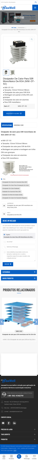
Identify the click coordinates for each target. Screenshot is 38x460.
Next (36, 322)
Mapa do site (12, 448)
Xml (19, 448)
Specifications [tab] (7, 125)
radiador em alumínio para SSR (12, 191)
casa (14, 27)
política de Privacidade (27, 448)
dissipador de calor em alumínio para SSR (15, 182)
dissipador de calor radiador (11, 188)
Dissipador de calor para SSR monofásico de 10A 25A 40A (19, 334)
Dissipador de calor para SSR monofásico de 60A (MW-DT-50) (19, 237)
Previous (2, 322)
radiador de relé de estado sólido (12, 194)
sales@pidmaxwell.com (15, 411)
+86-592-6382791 (15, 396)
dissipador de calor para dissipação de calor (16, 185)
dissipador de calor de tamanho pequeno (15, 198)
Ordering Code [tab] (19, 125)
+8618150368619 (15, 408)
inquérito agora (12, 113)
